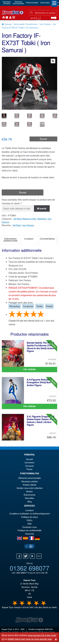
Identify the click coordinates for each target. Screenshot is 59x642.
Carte (29, 597)
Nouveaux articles (29, 481)
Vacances (29, 533)
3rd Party (16, 225)
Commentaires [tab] (47, 238)
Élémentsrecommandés (18, 2)
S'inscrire (29, 465)
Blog (29, 501)
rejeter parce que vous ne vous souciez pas (30, 639)
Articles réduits (29, 484)
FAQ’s (29, 520)
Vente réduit (45, 2)
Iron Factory (45, 24)
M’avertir (41, 208)
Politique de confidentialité (29, 530)
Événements (29, 494)
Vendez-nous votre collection (29, 487)
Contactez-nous (6, 17)
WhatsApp (14, 306)
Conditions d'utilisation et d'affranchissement (29, 513)
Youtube (32, 556)
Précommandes (32, 2)
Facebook (28, 306)
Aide (29, 523)
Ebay (39, 556)
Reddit (49, 306)
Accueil (3, 17)
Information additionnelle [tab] (10, 239)
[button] (53, 61)
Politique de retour (29, 516)
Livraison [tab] (29, 238)
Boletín (29, 491)
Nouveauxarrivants (7, 2)
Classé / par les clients (21, 320)
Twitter (39, 306)
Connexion (10, 17)
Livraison (29, 510)
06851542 (49, 629)
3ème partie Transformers (25, 24)
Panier (29, 469)
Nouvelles (13, 17)
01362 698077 (29, 567)
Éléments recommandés (29, 477)
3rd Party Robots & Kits (24, 218)
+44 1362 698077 (19, 572)
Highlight (41, 218)
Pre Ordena (29, 369)
